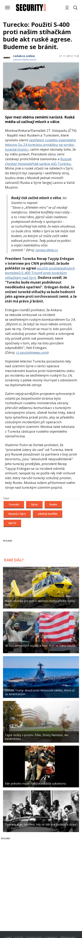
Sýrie (34, 504)
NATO (12, 523)
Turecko (14, 504)
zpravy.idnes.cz (46, 250)
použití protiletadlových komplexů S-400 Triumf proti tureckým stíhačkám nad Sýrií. (40, 273)
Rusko (53, 504)
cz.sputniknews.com (32, 352)
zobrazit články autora (24, 59)
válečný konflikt (47, 514)
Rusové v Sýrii (17, 514)
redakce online (24, 56)
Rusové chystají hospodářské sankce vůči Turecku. (38, 161)
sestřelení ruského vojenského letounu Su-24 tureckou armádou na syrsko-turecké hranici (40, 145)
